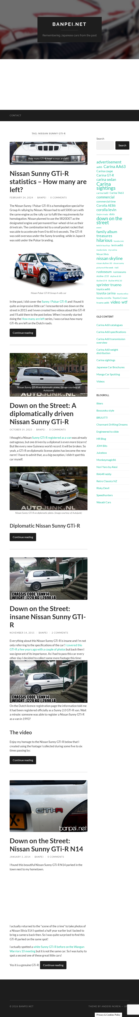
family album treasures (106, 234)
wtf (124, 302)
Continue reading (23, 332)
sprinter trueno (108, 285)
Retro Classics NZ (106, 481)
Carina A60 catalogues (109, 324)
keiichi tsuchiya (103, 245)
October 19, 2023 (21, 429)
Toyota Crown (120, 297)
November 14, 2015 (22, 632)
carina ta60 (102, 192)
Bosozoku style (105, 410)
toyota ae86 (103, 289)
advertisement (109, 162)
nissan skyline (109, 258)
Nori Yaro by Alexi (106, 466)
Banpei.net (69, 24)
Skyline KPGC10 (115, 281)
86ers (99, 403)
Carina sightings (106, 186)
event (98, 227)
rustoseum (104, 272)
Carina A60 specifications (111, 331)
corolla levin (106, 210)
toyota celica (122, 293)
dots (112, 214)
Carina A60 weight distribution (107, 351)
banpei (41, 197)
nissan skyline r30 (104, 263)
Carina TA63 (117, 192)
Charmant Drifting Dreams (112, 424)
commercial (105, 197)
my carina (112, 250)
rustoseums (119, 271)
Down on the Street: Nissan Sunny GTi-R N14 (46, 845)
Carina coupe (104, 171)
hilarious (104, 240)
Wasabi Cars (103, 502)
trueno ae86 (102, 302)
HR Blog (101, 438)
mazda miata (101, 250)
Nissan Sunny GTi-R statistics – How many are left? (48, 181)
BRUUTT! (102, 417)
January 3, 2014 (20, 856)
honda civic (119, 241)
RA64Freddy (103, 474)
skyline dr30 (115, 276)
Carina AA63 (115, 166)
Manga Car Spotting (108, 374)
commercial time (106, 201)
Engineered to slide (107, 431)
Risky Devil (102, 488)
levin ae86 (117, 245)
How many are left (33, 319)
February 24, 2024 (21, 197)
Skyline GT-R (101, 281)
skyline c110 (102, 276)
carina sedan (106, 179)
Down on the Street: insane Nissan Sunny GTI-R (48, 616)
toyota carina (106, 293)
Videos (100, 381)
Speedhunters (104, 495)
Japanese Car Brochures (110, 367)
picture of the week (104, 268)
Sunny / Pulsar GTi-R (54, 301)
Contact (15, 115)
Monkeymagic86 (106, 459)
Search (100, 138)
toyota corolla (103, 297)
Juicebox (101, 452)
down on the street (109, 220)
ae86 (99, 167)
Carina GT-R (105, 175)
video (115, 302)
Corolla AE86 (106, 205)
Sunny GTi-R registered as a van (51, 437)
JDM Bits (101, 445)
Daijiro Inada (102, 214)
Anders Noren (111, 1006)
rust (116, 267)
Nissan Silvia (102, 254)
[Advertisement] (69, 84)
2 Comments (60, 632)
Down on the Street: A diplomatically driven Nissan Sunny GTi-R (43, 413)
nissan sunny (118, 263)
